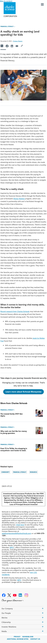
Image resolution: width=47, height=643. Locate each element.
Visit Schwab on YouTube (15, 595)
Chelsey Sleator (17, 41)
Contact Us (35, 639)
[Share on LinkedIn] (12, 46)
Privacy (17, 637)
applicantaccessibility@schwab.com (16, 533)
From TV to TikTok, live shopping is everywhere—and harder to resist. (13, 449)
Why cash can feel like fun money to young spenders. (13, 432)
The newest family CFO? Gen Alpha (11, 415)
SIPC (12, 547)
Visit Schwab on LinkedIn (20, 595)
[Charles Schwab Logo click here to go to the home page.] (17, 9)
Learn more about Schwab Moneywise (25, 392)
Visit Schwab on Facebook (4, 595)
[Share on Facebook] (7, 46)
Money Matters (19, 199)
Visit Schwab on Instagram (26, 595)
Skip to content (6, 1)
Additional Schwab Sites (17, 639)
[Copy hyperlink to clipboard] (22, 46)
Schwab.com (27, 637)
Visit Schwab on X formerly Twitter (9, 595)
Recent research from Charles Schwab (14, 311)
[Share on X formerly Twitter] (2, 46)
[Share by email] (17, 46)
